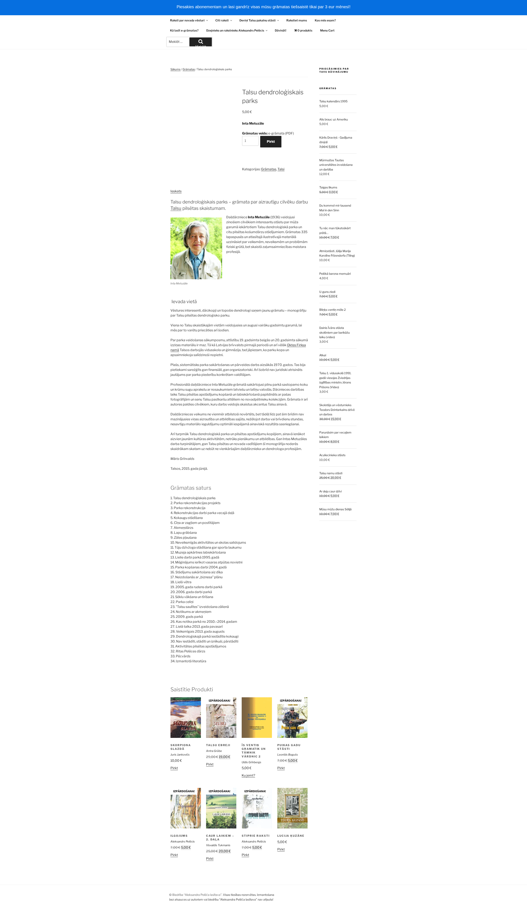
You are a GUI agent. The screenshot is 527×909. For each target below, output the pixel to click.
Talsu (175, 208)
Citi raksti (222, 20)
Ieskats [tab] (176, 191)
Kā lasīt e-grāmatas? (184, 30)
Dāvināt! (280, 30)
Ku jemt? (248, 775)
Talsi (280, 169)
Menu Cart (327, 30)
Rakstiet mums (296, 20)
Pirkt (271, 142)
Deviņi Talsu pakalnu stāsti (257, 20)
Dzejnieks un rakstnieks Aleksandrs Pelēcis (235, 30)
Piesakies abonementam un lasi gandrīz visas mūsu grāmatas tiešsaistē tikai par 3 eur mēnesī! (264, 7)
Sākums (175, 69)
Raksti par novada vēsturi (187, 20)
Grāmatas (189, 69)
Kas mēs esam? (325, 20)
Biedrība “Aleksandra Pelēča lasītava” (197, 894)
